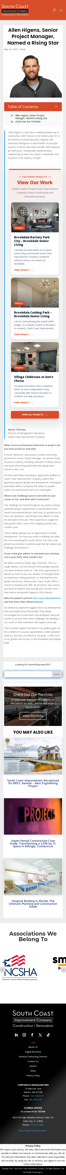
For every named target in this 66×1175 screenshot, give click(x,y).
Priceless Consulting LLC (34, 1172)
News (23, 49)
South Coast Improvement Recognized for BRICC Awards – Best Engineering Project (33, 783)
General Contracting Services (33, 1056)
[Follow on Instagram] (24, 1034)
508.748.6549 (35, 1099)
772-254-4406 (37, 1124)
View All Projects (35, 415)
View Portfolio (33, 716)
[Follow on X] (40, 1034)
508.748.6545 (36, 1095)
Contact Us (33, 1061)
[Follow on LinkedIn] (16, 1034)
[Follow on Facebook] (32, 1034)
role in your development (46, 598)
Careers (33, 1065)
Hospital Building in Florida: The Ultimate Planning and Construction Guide (33, 903)
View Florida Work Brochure (33, 1130)
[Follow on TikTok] (48, 1034)
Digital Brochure (33, 1051)
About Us (33, 1047)
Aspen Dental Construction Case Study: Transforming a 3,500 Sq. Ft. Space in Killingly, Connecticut (33, 843)
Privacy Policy (33, 1075)
